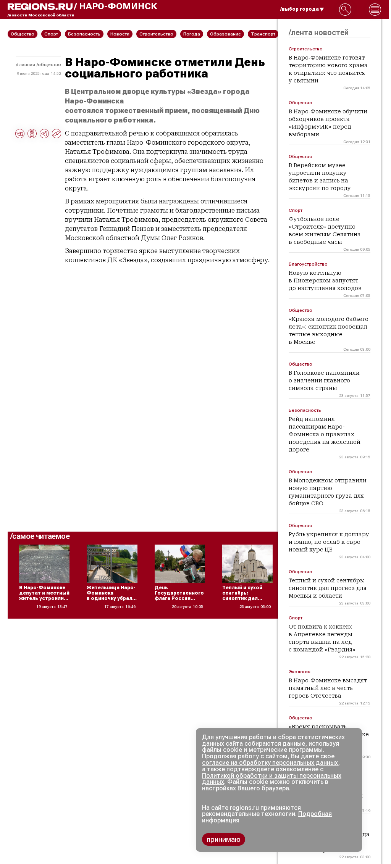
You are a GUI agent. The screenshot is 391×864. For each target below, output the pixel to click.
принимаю (224, 839)
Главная (26, 64)
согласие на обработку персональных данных (270, 762)
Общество (49, 64)
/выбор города (299, 9)
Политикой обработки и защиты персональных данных (271, 779)
